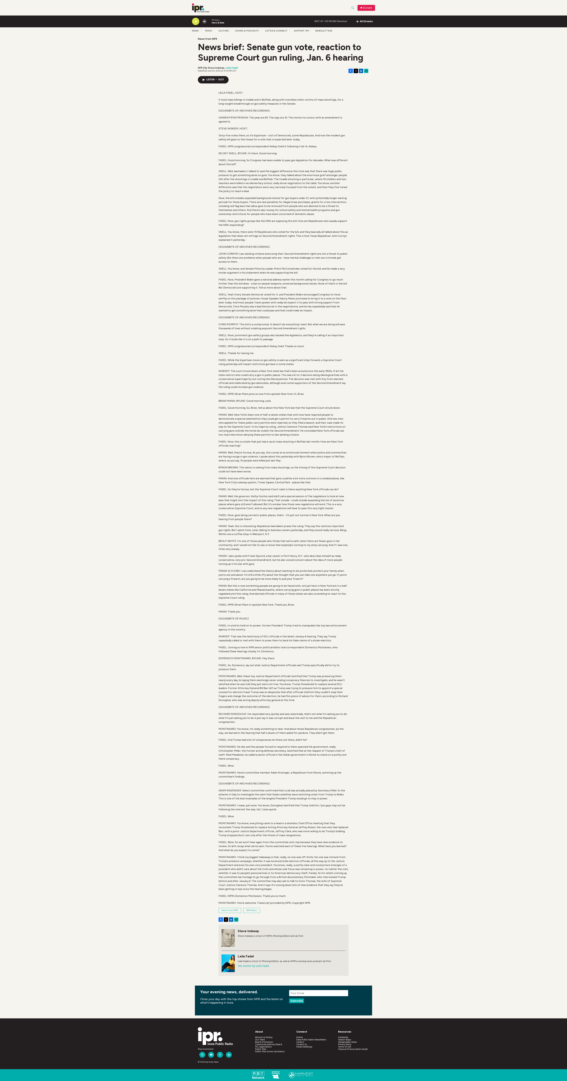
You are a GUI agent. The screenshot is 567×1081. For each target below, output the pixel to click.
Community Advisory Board (268, 1044)
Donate (367, 7)
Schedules (343, 1037)
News (195, 31)
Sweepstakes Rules (347, 1042)
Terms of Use (344, 1046)
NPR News (251, 910)
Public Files (260, 1049)
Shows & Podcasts (247, 31)
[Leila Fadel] (228, 963)
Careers (300, 1042)
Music (208, 31)
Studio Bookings (304, 1046)
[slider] (209, 21)
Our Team (260, 1039)
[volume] (204, 21)
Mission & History (263, 1037)
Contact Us (301, 1044)
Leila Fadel (231, 67)
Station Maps (344, 1039)
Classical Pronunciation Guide (353, 1049)
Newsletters (323, 31)
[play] (195, 21)
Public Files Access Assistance (270, 1051)
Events (299, 1037)
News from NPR (207, 38)
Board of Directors (264, 1042)
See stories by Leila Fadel (253, 966)
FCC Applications (263, 1046)
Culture (224, 31)
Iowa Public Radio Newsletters (311, 1039)
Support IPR (301, 31)
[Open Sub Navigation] (201, 31)
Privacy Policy (344, 1044)
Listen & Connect (276, 31)
